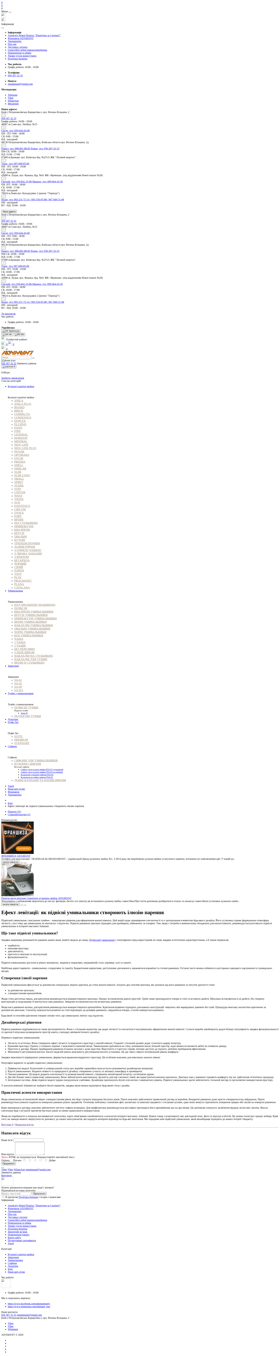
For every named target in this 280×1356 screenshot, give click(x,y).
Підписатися (39, 1193)
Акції (11, 786)
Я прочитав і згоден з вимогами (33, 1197)
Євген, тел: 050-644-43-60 (15, 130)
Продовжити (9, 1163)
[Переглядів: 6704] (25, 862)
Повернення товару (18, 1234)
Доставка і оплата (17, 47)
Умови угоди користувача (22, 55)
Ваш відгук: (7, 1154)
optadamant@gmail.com (20, 84)
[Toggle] (3, 115)
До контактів (8, 313)
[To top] (2, 1167)
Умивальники (15, 1260)
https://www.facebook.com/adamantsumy (29, 1303)
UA (10, 334)
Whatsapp (13, 1329)
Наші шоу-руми (16, 789)
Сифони (12, 1263)
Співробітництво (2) (19, 814)
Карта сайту (14, 1237)
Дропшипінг (15, 41)
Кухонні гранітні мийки (21, 1254)
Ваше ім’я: (7, 1140)
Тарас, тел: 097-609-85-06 (15, 163)
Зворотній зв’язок (17, 1231)
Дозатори (13, 1266)
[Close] (10, 12)
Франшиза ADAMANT (21, 38)
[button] (140, 8)
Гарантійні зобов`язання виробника (27, 50)
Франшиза (13, 791)
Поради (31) (14, 811)
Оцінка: (5, 1160)
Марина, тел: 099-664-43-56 (47, 181)
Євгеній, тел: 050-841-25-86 (16, 181)
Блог (10, 803)
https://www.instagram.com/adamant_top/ (29, 1306)
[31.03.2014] (21, 862)
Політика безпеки (17, 58)
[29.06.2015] (21, 905)
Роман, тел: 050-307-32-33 (45, 148)
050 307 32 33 (15, 75)
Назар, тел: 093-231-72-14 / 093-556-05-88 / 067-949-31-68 (32, 199)
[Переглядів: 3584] (25, 905)
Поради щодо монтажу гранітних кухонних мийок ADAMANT (36, 898)
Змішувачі (13, 1257)
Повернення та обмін (19, 52)
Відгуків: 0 (7, 1124)
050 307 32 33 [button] (8, 1315)
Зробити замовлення (12, 378)
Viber (10, 1323)
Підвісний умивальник (102, 940)
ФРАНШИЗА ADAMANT (15, 856)
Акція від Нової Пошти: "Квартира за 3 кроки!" (34, 35)
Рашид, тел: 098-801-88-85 (16, 148)
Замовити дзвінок (26, 363)
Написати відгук (24, 1124)
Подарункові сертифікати (22, 1240)
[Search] (33, 358)
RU (22, 334)
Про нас (12, 44)
